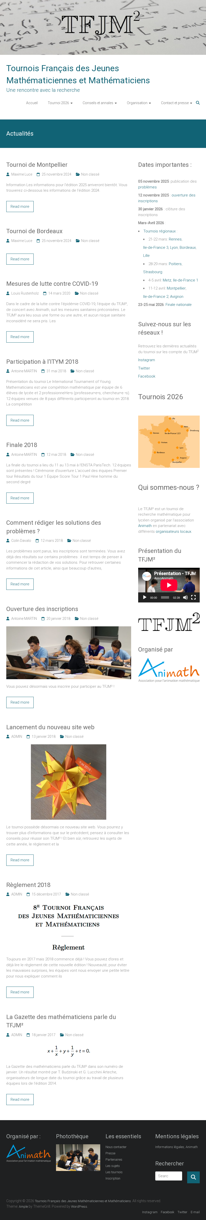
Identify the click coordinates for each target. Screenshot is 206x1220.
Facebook (146, 376)
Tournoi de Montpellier (37, 164)
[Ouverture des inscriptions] (68, 629)
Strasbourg (152, 272)
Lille (146, 255)
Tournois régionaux (159, 231)
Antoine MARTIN (24, 371)
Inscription (113, 1178)
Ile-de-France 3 (155, 247)
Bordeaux (188, 247)
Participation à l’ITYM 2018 (42, 361)
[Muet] (185, 597)
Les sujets (113, 1166)
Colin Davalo (21, 541)
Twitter (144, 368)
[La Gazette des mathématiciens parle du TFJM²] (68, 1045)
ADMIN (16, 737)
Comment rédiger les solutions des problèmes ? (53, 527)
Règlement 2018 (28, 884)
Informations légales (169, 1147)
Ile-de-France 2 (155, 296)
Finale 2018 (21, 445)
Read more (20, 206)
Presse (110, 1153)
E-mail (195, 1212)
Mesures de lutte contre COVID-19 (52, 283)
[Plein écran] (193, 597)
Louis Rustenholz (25, 293)
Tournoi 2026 (58, 103)
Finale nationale (179, 304)
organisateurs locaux (173, 531)
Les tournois (114, 1172)
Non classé (90, 174)
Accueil (32, 103)
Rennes (175, 239)
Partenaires (114, 1159)
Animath (145, 525)
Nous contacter (116, 1147)
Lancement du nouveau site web (50, 727)
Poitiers (175, 264)
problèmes (147, 187)
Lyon (174, 247)
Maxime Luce (21, 174)
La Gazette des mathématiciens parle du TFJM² (61, 1021)
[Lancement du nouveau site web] (68, 747)
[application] (169, 585)
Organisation (137, 103)
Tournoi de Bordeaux (34, 231)
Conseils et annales (98, 103)
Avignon (176, 296)
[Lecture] (144, 597)
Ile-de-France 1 (185, 280)
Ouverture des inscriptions (42, 609)
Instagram (146, 360)
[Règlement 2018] (68, 905)
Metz (167, 280)
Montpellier (176, 288)
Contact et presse (175, 103)
